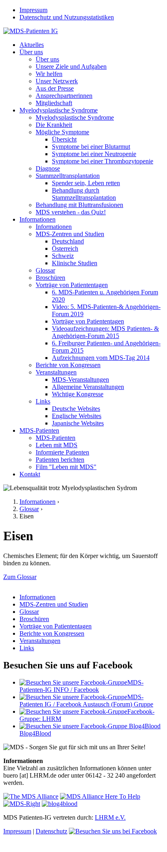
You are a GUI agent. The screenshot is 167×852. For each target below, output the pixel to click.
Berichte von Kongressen (68, 365)
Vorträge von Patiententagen (72, 284)
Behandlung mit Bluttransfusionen (79, 204)
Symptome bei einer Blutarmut (91, 146)
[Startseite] (30, 30)
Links (43, 401)
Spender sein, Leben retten (86, 183)
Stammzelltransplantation (68, 175)
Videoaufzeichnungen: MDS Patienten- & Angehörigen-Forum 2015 (105, 332)
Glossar (45, 270)
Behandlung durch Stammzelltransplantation (84, 194)
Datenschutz (51, 831)
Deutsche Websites (76, 408)
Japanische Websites (78, 423)
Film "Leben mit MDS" (66, 466)
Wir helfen (49, 73)
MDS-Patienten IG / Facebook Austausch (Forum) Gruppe (86, 700)
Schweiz (63, 255)
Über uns (31, 52)
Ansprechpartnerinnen (64, 95)
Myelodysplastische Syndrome (58, 110)
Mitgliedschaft (54, 102)
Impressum (33, 9)
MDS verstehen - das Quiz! (71, 212)
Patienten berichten (60, 459)
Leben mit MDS (56, 445)
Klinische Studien (74, 263)
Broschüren (50, 277)
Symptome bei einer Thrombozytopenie (102, 161)
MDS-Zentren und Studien (70, 233)
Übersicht (64, 139)
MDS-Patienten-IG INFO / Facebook (81, 686)
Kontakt (29, 474)
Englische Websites (76, 415)
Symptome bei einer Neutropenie (94, 153)
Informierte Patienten (62, 452)
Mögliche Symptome (62, 132)
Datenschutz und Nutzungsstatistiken (66, 17)
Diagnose (48, 168)
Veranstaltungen (56, 372)
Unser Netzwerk (57, 81)
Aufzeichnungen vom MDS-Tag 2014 (101, 357)
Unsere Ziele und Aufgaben (71, 66)
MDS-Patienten (39, 430)
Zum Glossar (19, 576)
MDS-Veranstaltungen (80, 379)
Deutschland (68, 241)
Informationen (37, 219)
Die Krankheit (54, 124)
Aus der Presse (55, 88)
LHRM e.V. (110, 817)
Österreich (65, 248)
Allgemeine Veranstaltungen (88, 386)
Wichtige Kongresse (77, 394)
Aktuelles (31, 44)
